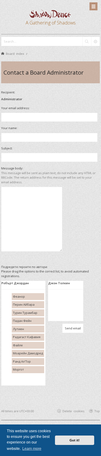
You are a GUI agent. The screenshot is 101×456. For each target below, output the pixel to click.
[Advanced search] (95, 41)
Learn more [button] (31, 449)
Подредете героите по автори (24, 267)
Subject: (6, 148)
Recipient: (8, 92)
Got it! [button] (75, 440)
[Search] (86, 41)
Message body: (12, 168)
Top (97, 410)
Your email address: (15, 108)
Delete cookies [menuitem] (73, 410)
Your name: (9, 128)
